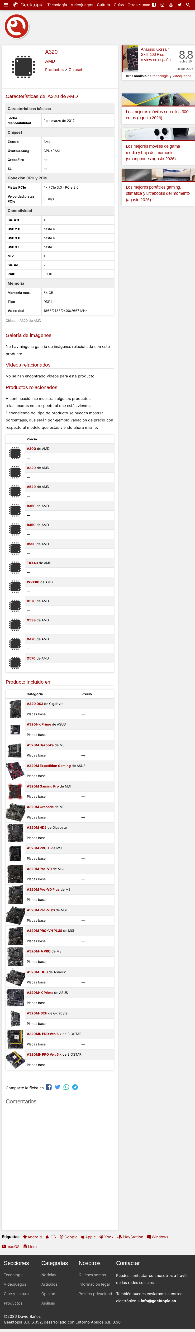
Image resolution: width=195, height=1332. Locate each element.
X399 (31, 620)
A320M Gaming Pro (43, 786)
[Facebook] (154, 4)
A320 (51, 52)
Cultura (103, 4)
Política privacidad (95, 1293)
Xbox (109, 1237)
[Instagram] (163, 4)
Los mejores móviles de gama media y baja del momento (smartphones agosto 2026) (153, 152)
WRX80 (33, 582)
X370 (31, 601)
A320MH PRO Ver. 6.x (44, 1054)
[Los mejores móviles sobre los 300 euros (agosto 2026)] (158, 99)
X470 (31, 639)
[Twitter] (180, 4)
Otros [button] (133, 4)
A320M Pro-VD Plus (43, 889)
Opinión (48, 1293)
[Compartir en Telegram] (75, 1087)
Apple (90, 1237)
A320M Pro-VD (39, 869)
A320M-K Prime (40, 993)
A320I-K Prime (39, 724)
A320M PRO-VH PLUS (44, 931)
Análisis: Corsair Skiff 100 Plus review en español (156, 54)
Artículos (49, 1284)
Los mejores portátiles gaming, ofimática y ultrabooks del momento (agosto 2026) (158, 193)
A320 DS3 (35, 704)
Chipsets (76, 69)
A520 (31, 487)
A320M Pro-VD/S (41, 910)
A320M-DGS (37, 972)
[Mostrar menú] (6, 4)
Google (70, 1237)
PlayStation (133, 1237)
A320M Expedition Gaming (49, 766)
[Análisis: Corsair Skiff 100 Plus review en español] (130, 58)
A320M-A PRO (39, 951)
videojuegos (181, 76)
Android (35, 1237)
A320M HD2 (37, 827)
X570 (31, 658)
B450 (31, 525)
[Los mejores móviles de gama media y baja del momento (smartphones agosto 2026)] (158, 133)
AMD (50, 61)
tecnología (160, 76)
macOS (13, 1246)
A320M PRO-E (38, 848)
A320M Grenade (40, 807)
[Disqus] (60, 1169)
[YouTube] (171, 4)
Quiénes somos (92, 1274)
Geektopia (31, 5)
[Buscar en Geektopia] (188, 4)
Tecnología (57, 4)
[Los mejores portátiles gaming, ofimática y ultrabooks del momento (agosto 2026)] (158, 174)
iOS (53, 1237)
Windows (160, 1237)
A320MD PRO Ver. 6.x (44, 1034)
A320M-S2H (37, 1013)
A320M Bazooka (40, 745)
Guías (119, 4)
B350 (31, 506)
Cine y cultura (16, 1293)
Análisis (48, 1303)
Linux (33, 1246)
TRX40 (32, 563)
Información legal (94, 1284)
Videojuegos (82, 4)
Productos (54, 69)
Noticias (48, 1274)
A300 (31, 449)
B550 (31, 544)
